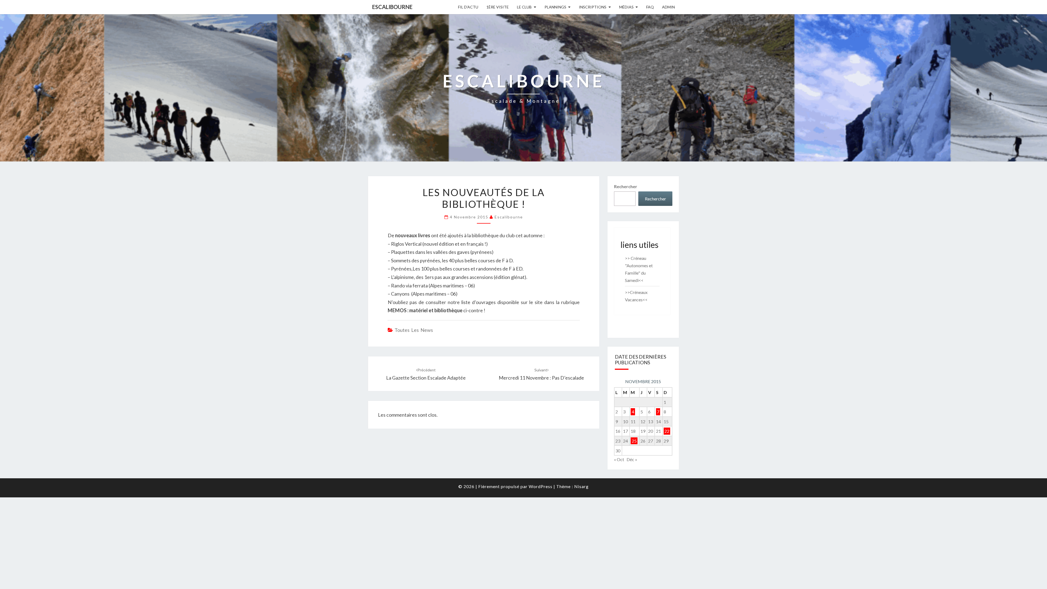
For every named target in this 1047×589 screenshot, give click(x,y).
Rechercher (625, 186)
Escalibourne (392, 7)
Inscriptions (592, 7)
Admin (668, 7)
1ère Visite (497, 7)
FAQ (650, 7)
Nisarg (581, 486)
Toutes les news (414, 330)
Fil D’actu (468, 7)
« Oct (619, 459)
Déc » (632, 459)
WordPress (540, 486)
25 (634, 440)
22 (666, 431)
